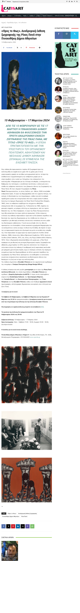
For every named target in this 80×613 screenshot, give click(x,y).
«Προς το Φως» (12, 513)
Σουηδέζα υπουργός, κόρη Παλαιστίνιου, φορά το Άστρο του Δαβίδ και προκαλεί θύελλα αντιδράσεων (70, 90)
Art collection (22, 22)
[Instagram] (69, 1)
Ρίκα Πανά (24, 516)
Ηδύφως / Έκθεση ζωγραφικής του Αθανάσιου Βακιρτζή (10, 558)
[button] (71, 16)
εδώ (42, 307)
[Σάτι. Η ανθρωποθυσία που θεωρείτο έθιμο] (58, 136)
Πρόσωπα (66, 86)
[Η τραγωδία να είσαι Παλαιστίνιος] (58, 127)
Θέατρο (65, 95)
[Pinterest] (74, 1)
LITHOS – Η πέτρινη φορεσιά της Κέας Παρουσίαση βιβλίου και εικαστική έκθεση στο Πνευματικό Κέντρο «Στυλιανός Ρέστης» (70, 163)
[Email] (23, 526)
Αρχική (3, 22)
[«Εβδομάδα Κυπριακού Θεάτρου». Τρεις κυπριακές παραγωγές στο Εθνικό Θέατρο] (58, 144)
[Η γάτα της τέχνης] (12, 8)
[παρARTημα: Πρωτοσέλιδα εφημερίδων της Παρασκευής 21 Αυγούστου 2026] (58, 118)
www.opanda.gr (35, 337)
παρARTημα (66, 116)
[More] (39, 48)
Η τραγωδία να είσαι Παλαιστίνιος (68, 128)
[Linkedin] (72, 1)
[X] (77, 1)
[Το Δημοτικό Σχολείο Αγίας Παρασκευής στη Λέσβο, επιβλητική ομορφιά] (58, 110)
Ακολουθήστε (67, 32)
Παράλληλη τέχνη (12, 22)
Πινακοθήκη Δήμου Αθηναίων (10, 516)
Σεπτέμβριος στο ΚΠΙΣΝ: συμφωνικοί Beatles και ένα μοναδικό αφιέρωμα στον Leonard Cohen (70, 82)
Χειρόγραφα (66, 134)
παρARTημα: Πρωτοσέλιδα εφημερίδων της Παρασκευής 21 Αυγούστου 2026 (70, 119)
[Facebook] (67, 1)
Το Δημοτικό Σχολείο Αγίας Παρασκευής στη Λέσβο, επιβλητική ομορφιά (69, 111)
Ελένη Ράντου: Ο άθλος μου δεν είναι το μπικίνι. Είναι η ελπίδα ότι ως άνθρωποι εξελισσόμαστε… (70, 154)
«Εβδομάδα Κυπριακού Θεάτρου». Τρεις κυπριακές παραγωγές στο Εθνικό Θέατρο (70, 145)
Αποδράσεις (66, 107)
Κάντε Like (58, 32)
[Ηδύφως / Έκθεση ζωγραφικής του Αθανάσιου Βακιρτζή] (9, 551)
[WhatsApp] (32, 526)
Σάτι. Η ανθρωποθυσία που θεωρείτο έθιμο (70, 137)
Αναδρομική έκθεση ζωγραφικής (27, 513)
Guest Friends (67, 125)
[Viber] (27, 526)
